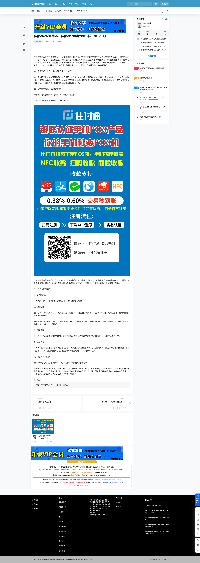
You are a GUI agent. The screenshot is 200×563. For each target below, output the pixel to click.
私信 (166, 19)
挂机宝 (61, 521)
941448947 (66, 475)
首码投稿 (38, 41)
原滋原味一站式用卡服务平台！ (114, 402)
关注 (162, 19)
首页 (50, 4)
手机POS (62, 517)
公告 (64, 4)
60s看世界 (62, 502)
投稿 (166, 10)
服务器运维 (63, 531)
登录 (156, 4)
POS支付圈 (68, 11)
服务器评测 (81, 11)
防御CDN (62, 541)
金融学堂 (62, 536)
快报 (77, 4)
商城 (70, 4)
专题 (84, 4)
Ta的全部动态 (152, 56)
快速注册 (165, 4)
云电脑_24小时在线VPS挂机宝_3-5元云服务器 (59, 559)
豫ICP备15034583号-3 (86, 559)
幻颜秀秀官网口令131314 (153, 505)
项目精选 (62, 546)
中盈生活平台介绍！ (45, 402)
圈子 (57, 4)
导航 (90, 4)
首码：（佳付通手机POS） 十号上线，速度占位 (52, 385)
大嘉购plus (63, 512)
